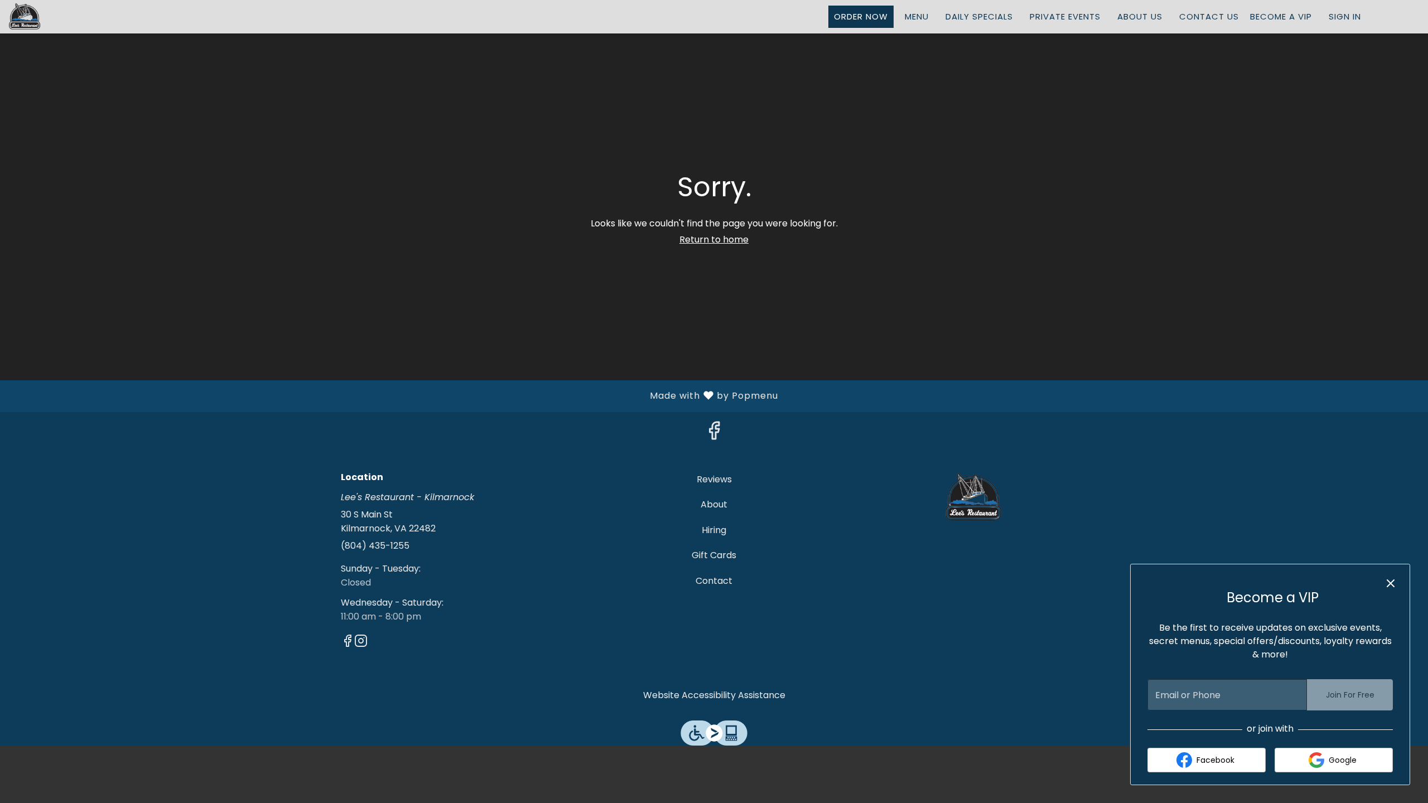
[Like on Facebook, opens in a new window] (714, 434)
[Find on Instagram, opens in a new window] (361, 642)
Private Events (1065, 16)
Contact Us (1209, 16)
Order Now (861, 16)
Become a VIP (1281, 16)
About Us (1139, 16)
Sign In (1345, 16)
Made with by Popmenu (393, 395)
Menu (917, 16)
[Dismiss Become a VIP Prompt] (1390, 583)
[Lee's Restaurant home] (59, 17)
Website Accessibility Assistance (714, 695)
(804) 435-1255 (375, 545)
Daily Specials (979, 16)
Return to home (714, 239)
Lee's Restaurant (974, 497)
